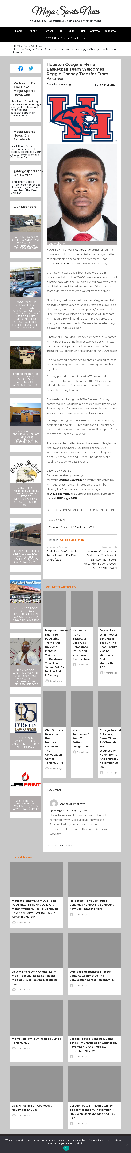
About (33, 31)
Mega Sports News (65, 12)
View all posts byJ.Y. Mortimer (68, 527)
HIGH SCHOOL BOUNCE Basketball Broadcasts (88, 31)
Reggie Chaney (84, 249)
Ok (66, 1148)
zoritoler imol (69, 804)
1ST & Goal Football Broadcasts (65, 38)
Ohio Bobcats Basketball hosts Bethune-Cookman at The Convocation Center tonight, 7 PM (54, 747)
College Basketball (72, 539)
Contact (48, 31)
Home (19, 31)
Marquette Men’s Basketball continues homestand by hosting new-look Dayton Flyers (91, 904)
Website (94, 527)
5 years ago (65, 84)
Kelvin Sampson (65, 263)
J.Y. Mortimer (108, 84)
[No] (127, 1144)
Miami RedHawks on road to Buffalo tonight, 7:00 (81, 738)
